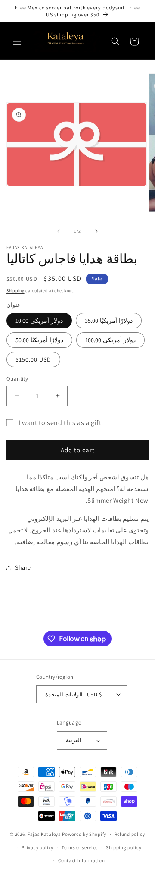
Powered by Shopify (84, 834)
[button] (17, 41)
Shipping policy (124, 847)
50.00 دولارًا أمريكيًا (39, 340)
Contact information (81, 860)
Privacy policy (37, 847)
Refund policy (130, 834)
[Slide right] (96, 231)
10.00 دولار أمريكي (39, 321)
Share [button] (23, 567)
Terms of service (80, 847)
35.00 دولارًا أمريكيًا (109, 321)
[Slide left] (58, 231)
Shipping (15, 290)
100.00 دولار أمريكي (110, 340)
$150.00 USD (33, 359)
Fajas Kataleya (44, 834)
